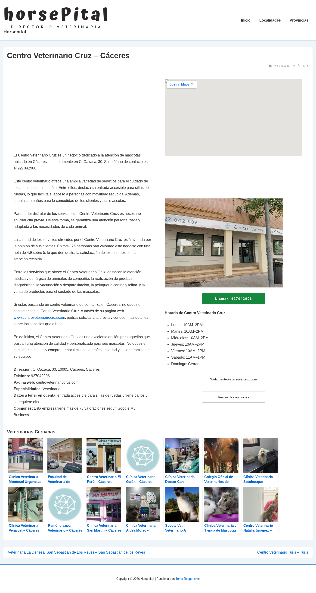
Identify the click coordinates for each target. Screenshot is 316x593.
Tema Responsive (188, 578)
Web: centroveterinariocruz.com (233, 379)
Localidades (270, 20)
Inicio (246, 20)
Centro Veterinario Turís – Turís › (283, 552)
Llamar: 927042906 (233, 298)
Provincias (299, 20)
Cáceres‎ (302, 66)
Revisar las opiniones (233, 397)
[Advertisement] (82, 113)
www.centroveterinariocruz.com (39, 317)
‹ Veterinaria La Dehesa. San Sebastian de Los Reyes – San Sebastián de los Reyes (75, 552)
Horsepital (14, 31)
